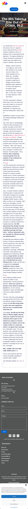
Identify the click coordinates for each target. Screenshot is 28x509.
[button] (26, 485)
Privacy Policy (5, 460)
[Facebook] (10, 435)
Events (3, 451)
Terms (3, 463)
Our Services (4, 449)
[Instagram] (18, 435)
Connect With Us (5, 456)
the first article (17, 46)
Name (2, 406)
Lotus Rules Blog (5, 454)
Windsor (19, 50)
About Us (3, 447)
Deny (14, 500)
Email (2, 411)
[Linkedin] (14, 435)
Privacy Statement (14, 507)
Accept (14, 496)
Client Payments (5, 458)
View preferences (14, 504)
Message (3, 416)
